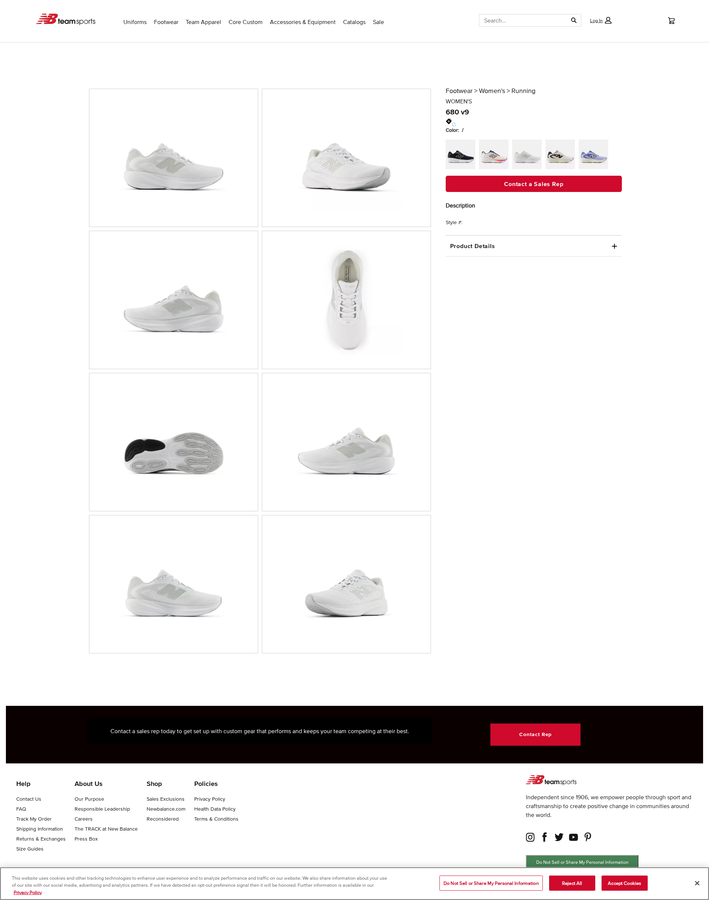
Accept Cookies (624, 883)
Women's (492, 91)
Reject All (572, 883)
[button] (600, 20)
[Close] (697, 883)
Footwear (459, 91)
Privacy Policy (28, 892)
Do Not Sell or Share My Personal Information (582, 862)
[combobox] (520, 20)
